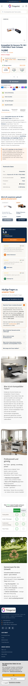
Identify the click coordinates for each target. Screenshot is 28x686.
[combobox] (14, 12)
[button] (1, 6)
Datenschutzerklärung (16, 671)
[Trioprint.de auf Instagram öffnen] (2, 628)
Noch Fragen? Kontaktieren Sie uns (12, 299)
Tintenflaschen (5, 642)
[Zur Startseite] (14, 610)
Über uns (3, 649)
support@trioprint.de (8, 622)
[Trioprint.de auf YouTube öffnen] (9, 628)
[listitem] (7, 211)
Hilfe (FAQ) (4, 654)
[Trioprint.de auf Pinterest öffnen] (12, 628)
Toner (2, 637)
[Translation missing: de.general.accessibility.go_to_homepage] (14, 6)
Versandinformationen (6, 652)
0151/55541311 (6, 620)
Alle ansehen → (14, 239)
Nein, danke (14, 679)
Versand (11, 52)
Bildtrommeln (4, 640)
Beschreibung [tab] (5, 110)
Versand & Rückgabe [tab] (22, 110)
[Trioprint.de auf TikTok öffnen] (6, 628)
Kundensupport (13, 323)
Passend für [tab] (15, 110)
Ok (13, 675)
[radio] (6, 70)
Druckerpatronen (5, 635)
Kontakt (3, 656)
